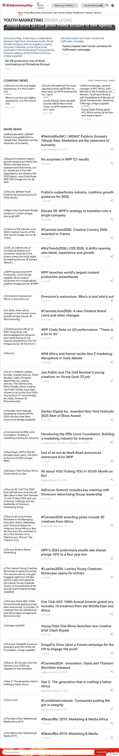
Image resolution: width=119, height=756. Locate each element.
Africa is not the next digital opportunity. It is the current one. (20, 100)
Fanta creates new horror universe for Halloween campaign (87, 47)
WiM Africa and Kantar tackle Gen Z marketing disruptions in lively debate (76, 356)
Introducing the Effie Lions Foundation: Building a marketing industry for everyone (77, 436)
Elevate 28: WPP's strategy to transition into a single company (76, 213)
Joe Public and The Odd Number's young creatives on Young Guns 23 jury (72, 374)
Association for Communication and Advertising (60, 443)
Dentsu (8, 94)
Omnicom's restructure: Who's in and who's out (77, 297)
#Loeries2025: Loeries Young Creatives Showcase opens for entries (71, 571)
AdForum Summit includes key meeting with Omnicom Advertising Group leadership (75, 492)
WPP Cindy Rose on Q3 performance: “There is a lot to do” (77, 332)
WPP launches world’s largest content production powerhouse (70, 275)
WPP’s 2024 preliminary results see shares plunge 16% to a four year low (73, 552)
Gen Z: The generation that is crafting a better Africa (76, 684)
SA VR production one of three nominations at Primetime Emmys (27, 62)
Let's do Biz (113, 754)
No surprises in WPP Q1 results (65, 159)
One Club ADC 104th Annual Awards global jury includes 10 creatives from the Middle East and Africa (77, 606)
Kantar (46, 97)
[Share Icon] (111, 442)
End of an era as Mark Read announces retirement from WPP (71, 455)
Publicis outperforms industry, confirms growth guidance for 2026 (77, 194)
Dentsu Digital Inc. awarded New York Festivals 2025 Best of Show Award (77, 413)
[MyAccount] (113, 5)
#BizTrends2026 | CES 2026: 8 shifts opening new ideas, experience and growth (76, 250)
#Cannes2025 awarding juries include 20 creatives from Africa (72, 519)
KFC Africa (85, 106)
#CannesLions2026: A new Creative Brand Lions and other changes (73, 313)
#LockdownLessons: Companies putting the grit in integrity (75, 703)
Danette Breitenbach (49, 149)
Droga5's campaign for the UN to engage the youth (77, 647)
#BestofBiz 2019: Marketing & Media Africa (74, 719)
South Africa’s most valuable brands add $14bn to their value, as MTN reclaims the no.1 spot (59, 105)
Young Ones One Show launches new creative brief (76, 628)
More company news (97, 81)
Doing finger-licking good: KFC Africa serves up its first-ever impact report (98, 112)
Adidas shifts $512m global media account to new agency (59, 25)
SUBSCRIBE (102, 752)
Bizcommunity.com (48, 480)
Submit (112, 81)
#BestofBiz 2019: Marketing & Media (69, 734)
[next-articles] (113, 89)
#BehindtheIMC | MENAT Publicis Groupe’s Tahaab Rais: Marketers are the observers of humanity (75, 140)
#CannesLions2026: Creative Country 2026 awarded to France (74, 232)
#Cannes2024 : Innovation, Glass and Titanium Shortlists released (77, 665)
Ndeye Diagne (46, 691)
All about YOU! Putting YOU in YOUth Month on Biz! (77, 473)
